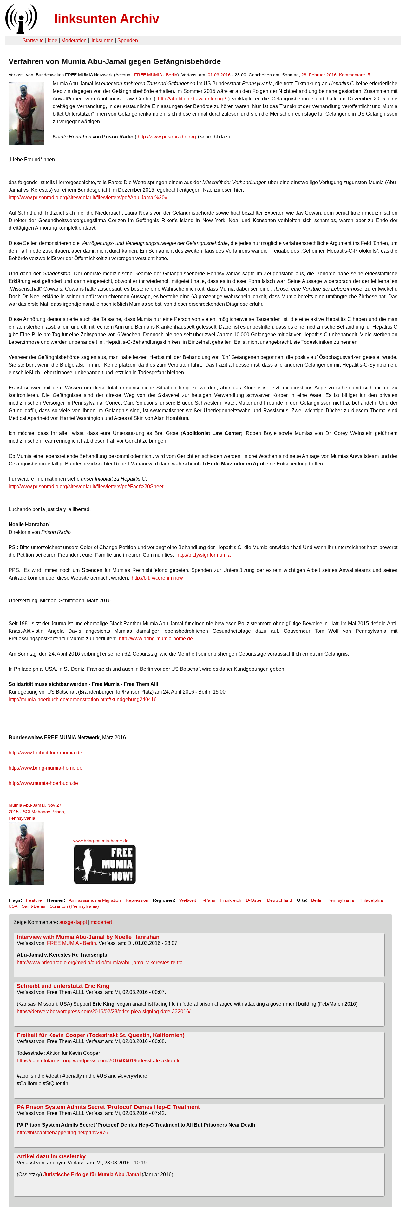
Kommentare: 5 (354, 74)
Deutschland (279, 900)
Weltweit (187, 900)
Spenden (127, 40)
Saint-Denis (33, 906)
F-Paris (207, 900)
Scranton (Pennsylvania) (74, 906)
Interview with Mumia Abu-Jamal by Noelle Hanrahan (88, 937)
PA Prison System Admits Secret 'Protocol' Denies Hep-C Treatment (108, 1107)
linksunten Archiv (106, 19)
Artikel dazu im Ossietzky (51, 1156)
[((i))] (20, 32)
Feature (34, 900)
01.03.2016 (219, 74)
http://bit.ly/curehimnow (157, 577)
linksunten (102, 40)
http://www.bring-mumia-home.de (156, 638)
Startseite (33, 40)
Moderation (74, 40)
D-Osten (254, 900)
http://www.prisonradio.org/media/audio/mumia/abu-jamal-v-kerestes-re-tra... (102, 962)
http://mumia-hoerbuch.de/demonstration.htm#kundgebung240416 (83, 699)
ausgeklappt (73, 922)
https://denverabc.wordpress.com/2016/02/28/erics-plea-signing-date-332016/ (103, 1011)
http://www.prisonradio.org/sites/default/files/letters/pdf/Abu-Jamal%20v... (90, 197)
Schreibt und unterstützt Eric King (63, 986)
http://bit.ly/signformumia (203, 555)
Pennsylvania (340, 900)
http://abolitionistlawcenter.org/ (192, 98)
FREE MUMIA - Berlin (155, 74)
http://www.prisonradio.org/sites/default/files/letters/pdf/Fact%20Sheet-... (89, 486)
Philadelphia (370, 900)
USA (13, 906)
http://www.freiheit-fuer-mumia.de (45, 752)
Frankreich (230, 900)
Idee (52, 40)
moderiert (101, 922)
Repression (137, 900)
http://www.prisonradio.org (167, 136)
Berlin (317, 900)
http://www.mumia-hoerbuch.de (43, 783)
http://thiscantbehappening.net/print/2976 (62, 1132)
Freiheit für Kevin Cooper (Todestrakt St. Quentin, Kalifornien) (101, 1035)
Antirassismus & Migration (95, 900)
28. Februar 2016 (319, 74)
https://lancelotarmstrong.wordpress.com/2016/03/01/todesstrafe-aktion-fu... (101, 1060)
